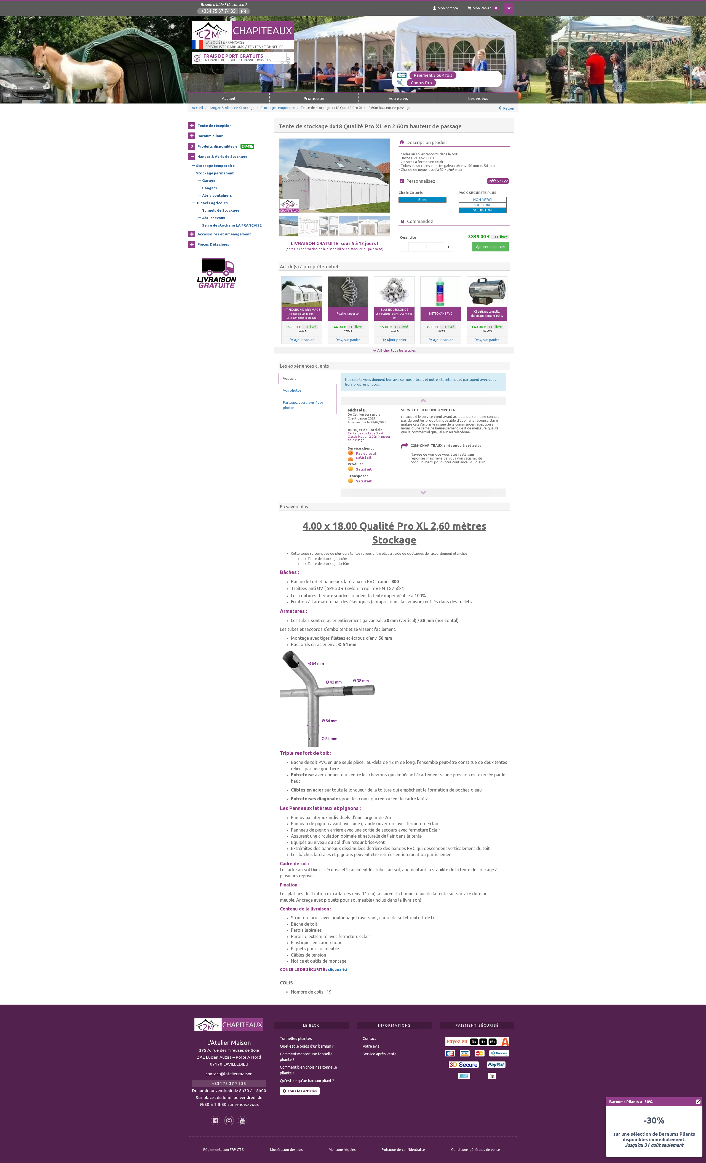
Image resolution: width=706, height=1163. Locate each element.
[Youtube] (242, 1120)
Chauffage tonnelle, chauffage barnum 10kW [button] (487, 313)
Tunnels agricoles (212, 203)
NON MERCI (482, 199)
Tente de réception (214, 126)
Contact (369, 1038)
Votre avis (398, 98)
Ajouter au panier (490, 247)
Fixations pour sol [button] (348, 313)
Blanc (422, 199)
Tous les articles (302, 1091)
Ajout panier (303, 340)
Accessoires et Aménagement (224, 234)
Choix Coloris (411, 193)
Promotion (314, 98)
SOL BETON (482, 210)
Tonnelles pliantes (296, 1038)
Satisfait (364, 469)
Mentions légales (342, 1149)
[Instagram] (229, 1120)
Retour (508, 108)
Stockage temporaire (277, 108)
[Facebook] (215, 1120)
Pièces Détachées (213, 244)
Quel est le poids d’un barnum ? (307, 1046)
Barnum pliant (210, 136)
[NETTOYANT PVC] (441, 292)
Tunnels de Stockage (220, 210)
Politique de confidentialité (403, 1149)
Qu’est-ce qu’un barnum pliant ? (307, 1081)
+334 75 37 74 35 (218, 11)
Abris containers (217, 195)
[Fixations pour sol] (348, 292)
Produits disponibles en (225, 146)
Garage (208, 180)
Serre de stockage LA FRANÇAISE (232, 225)
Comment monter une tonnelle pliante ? (306, 1057)
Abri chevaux (213, 218)
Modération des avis (286, 1149)
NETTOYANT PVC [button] (440, 313)
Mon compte (448, 8)
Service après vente (380, 1054)
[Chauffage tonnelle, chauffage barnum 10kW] (487, 292)
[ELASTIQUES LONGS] (394, 292)
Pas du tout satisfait (366, 455)
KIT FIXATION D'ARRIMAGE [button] (302, 314)
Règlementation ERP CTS (223, 1149)
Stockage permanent (215, 173)
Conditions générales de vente (475, 1149)
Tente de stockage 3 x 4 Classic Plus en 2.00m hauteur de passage (369, 437)
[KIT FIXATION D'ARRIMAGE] (302, 292)
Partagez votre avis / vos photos (303, 405)
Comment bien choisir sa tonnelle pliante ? (308, 1070)
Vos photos (292, 390)
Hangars (209, 188)
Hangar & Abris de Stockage (232, 108)
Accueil (228, 98)
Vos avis (289, 378)
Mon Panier (485, 8)
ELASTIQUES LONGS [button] (394, 314)
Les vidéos (478, 98)
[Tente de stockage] (334, 176)
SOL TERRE (482, 205)
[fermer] (698, 1102)
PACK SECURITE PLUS (477, 193)
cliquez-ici (337, 969)
